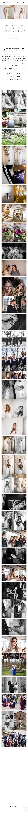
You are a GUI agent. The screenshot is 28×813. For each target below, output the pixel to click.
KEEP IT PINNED (16, 76)
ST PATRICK (13, 68)
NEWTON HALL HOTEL (17, 79)
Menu (25, 2)
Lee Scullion (9, 2)
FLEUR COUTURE (18, 73)
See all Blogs (14, 806)
